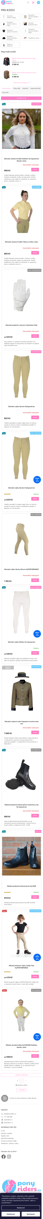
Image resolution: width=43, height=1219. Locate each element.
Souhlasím (31, 1214)
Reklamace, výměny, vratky (9, 1143)
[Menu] (38, 2)
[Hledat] (28, 2)
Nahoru (22, 1090)
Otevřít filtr (21, 98)
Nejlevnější (16, 88)
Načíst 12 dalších (22, 1075)
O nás (3, 1131)
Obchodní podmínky (7, 1138)
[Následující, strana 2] (21, 1080)
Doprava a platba (6, 1133)
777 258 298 (8, 1117)
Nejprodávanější (35, 88)
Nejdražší (25, 88)
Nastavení (21, 1208)
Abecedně (5, 92)
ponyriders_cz (8, 1122)
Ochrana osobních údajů (8, 1141)
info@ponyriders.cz (10, 1114)
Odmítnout (11, 1214)
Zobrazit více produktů (20, 82)
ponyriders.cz (8, 1120)
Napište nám (5, 1136)
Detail (35, 169)
